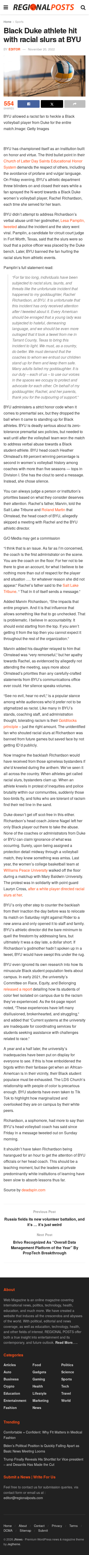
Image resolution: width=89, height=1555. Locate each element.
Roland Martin (53, 509)
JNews (18, 1539)
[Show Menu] (6, 7)
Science (67, 1371)
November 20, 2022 (41, 49)
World (66, 1400)
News (37, 1407)
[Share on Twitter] (52, 104)
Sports (19, 22)
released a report (18, 989)
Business (11, 1379)
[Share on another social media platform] (74, 104)
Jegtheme (13, 1544)
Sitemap (25, 1530)
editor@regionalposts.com (23, 1497)
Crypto (9, 1386)
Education (12, 1393)
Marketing (41, 1400)
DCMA (8, 1530)
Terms (73, 1525)
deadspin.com (33, 1190)
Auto (7, 1371)
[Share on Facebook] (29, 104)
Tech (65, 1386)
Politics (67, 1364)
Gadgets (39, 1371)
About (23, 1525)
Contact (39, 1525)
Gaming (39, 1379)
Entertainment (15, 1400)
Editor (14, 49)
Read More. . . (66, 1342)
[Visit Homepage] (44, 7)
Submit (43, 1530)
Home (7, 22)
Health (38, 1386)
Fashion (10, 1407)
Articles (10, 1364)
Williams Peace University (26, 870)
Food (37, 1364)
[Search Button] (83, 7)
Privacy (57, 1525)
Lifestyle (40, 1393)
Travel (66, 1393)
